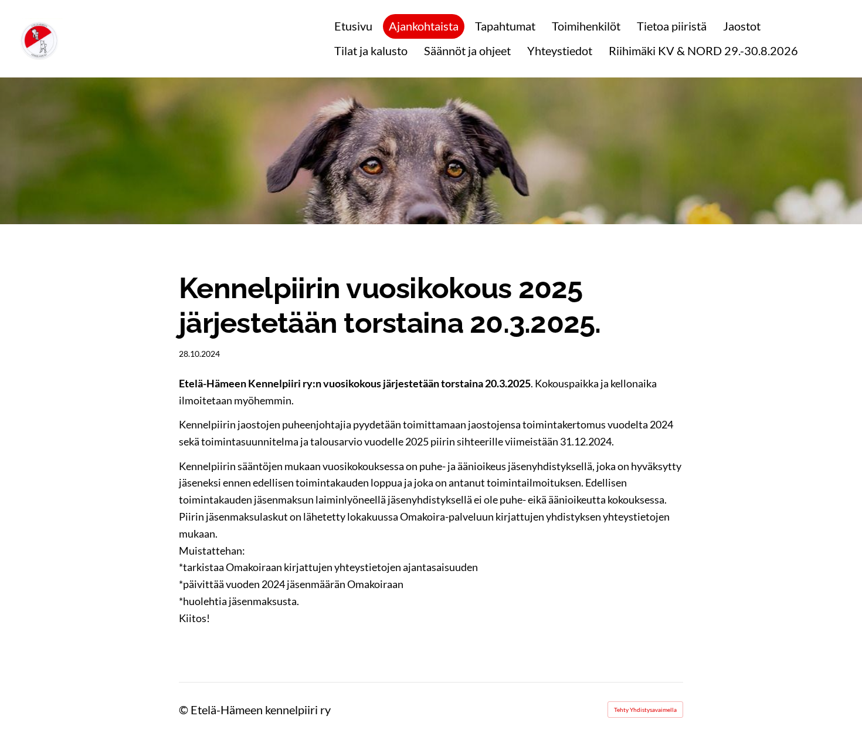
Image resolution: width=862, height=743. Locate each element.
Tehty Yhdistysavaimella (645, 709)
